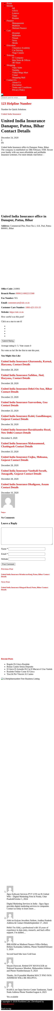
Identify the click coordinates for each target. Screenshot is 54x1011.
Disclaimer (17, 85)
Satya (3, 512)
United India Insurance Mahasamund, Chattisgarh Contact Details (23, 445)
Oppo (14, 16)
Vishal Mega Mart (20, 72)
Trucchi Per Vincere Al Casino (20, 674)
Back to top (6, 1008)
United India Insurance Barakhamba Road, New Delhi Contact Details (26, 431)
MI (13, 8)
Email (4, 554)
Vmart (15, 75)
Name (4, 549)
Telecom (10, 55)
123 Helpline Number (16, 103)
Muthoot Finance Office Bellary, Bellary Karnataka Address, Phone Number (27, 945)
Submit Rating (8, 341)
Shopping (11, 65)
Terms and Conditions (21, 87)
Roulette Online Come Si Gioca (20, 671)
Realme (15, 18)
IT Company (17, 58)
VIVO (15, 11)
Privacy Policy (18, 90)
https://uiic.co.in (17, 312)
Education (11, 45)
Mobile (10, 6)
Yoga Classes (18, 53)
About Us (16, 82)
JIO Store (16, 63)
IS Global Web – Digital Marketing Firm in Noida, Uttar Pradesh (28, 896)
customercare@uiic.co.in (18, 303)
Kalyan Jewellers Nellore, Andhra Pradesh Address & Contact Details (29, 921)
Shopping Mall (18, 77)
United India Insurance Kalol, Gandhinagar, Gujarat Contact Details (26, 417)
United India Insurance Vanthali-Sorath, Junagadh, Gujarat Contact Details (24, 472)
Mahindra (16, 35)
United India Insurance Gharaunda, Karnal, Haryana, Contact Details (26, 363)
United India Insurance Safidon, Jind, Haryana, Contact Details (22, 377)
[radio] (30, 326)
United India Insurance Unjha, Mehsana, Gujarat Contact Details (24, 458)
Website (4, 559)
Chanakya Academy (21, 48)
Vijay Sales (17, 67)
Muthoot (16, 25)
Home (9, 3)
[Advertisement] (27, 185)
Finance (10, 21)
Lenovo (15, 13)
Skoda (15, 43)
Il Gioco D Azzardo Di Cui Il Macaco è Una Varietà (29, 669)
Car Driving (17, 50)
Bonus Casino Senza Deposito (20, 666)
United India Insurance (11, 114)
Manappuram (18, 23)
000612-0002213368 (25, 293)
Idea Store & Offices (21, 60)
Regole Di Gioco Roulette (18, 664)
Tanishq (15, 70)
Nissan (15, 38)
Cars (9, 30)
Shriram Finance (19, 28)
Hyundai (16, 33)
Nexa (14, 40)
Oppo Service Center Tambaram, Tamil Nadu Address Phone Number (29, 990)
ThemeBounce (7, 1004)
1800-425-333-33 (33, 307)
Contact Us (11, 80)
